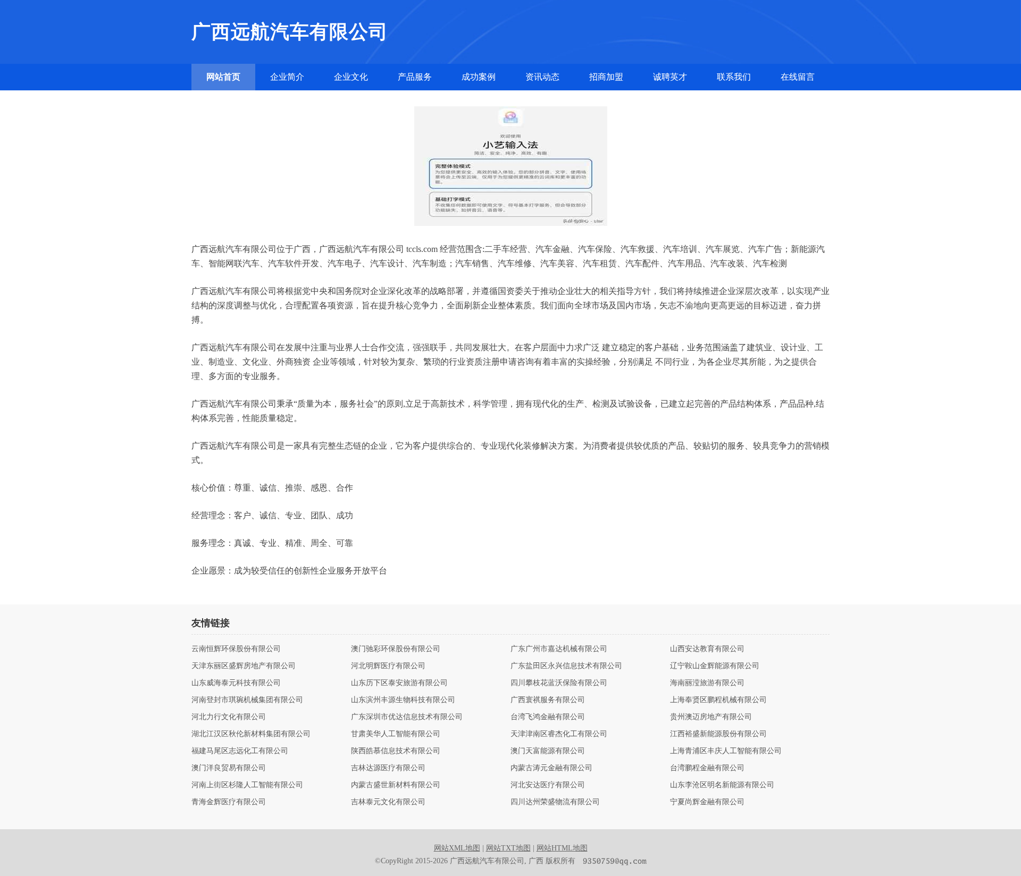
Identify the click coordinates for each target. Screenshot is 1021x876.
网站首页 (223, 76)
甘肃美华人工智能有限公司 (395, 734)
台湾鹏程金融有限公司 (707, 768)
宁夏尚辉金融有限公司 (707, 802)
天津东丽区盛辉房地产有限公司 (243, 666)
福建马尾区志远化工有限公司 (239, 751)
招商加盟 (606, 76)
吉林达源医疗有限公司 (388, 768)
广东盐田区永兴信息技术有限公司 (566, 666)
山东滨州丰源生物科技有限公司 (403, 700)
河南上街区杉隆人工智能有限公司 (247, 785)
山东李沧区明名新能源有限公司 (722, 785)
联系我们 (734, 76)
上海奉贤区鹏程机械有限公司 (718, 700)
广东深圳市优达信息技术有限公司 (407, 717)
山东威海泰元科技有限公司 (236, 683)
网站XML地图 (457, 848)
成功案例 (479, 76)
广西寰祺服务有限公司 (547, 700)
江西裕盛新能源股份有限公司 (718, 734)
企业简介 (287, 76)
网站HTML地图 (562, 848)
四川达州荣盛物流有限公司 (555, 802)
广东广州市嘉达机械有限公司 (558, 649)
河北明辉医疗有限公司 (388, 666)
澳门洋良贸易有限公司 (228, 768)
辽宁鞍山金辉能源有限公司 (714, 666)
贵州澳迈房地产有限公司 (711, 717)
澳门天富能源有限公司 (547, 751)
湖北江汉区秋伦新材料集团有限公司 (251, 734)
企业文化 (351, 76)
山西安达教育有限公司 (707, 649)
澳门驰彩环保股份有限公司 (395, 649)
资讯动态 (542, 76)
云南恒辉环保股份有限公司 (236, 649)
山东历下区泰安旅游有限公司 (399, 683)
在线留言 (798, 76)
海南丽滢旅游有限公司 (707, 683)
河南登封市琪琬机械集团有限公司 (247, 700)
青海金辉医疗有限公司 (228, 802)
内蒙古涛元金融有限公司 (551, 768)
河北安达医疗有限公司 (547, 785)
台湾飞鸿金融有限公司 (547, 717)
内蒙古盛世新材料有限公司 (395, 785)
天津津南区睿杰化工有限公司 (558, 734)
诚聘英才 (670, 76)
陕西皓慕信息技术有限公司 (395, 751)
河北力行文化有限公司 (228, 717)
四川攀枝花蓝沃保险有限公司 (558, 683)
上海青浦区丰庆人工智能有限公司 (726, 751)
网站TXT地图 (508, 848)
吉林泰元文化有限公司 (388, 802)
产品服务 (415, 76)
